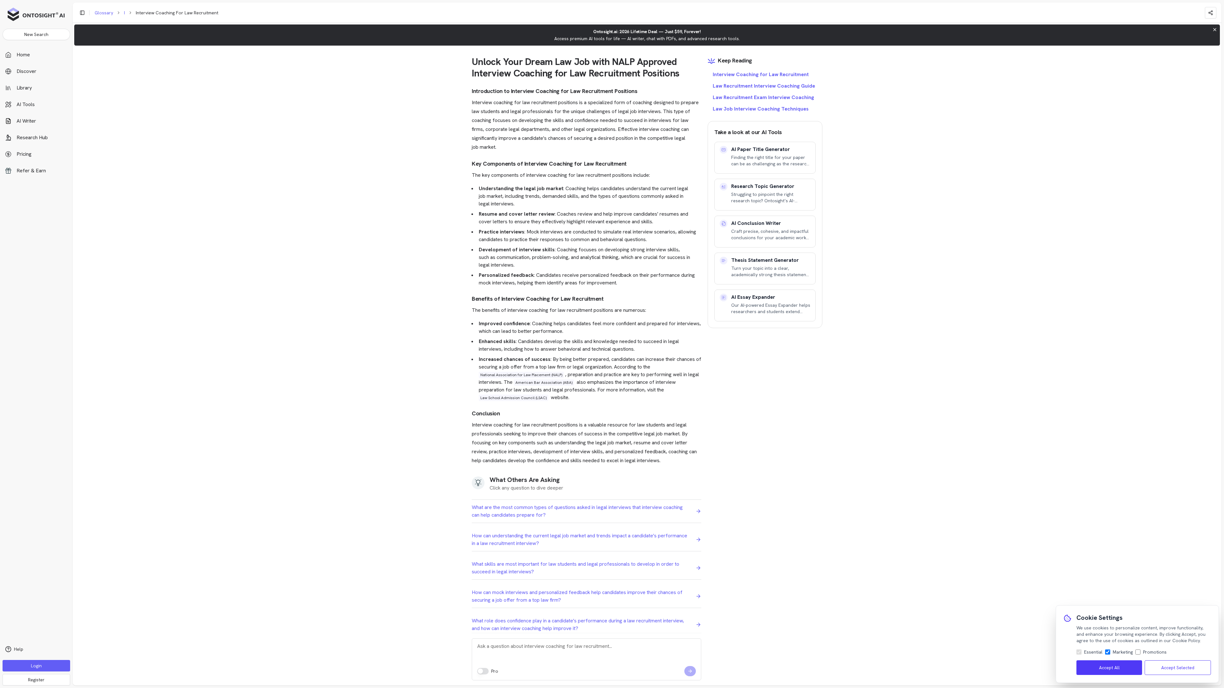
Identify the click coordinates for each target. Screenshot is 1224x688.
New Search (36, 34)
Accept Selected (1177, 667)
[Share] (1210, 12)
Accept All (1109, 667)
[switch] (483, 671)
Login (36, 666)
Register (36, 680)
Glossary (104, 13)
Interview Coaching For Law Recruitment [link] (177, 13)
